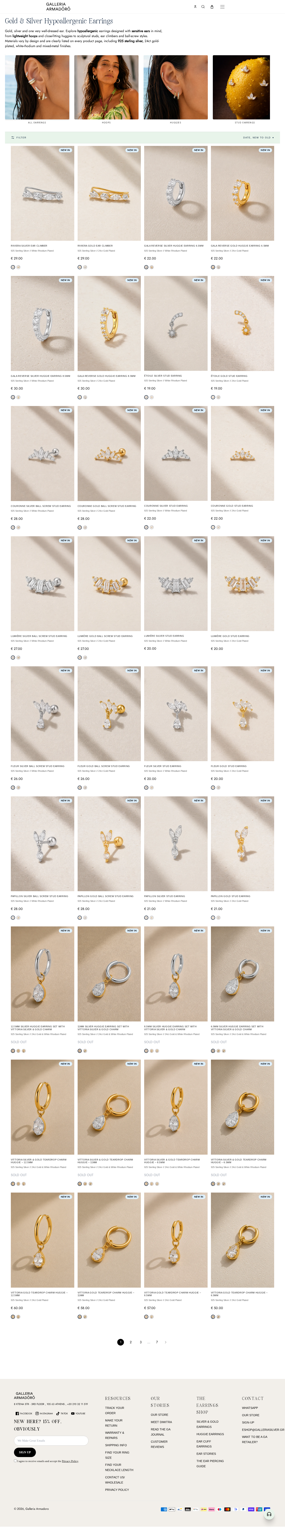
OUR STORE (159, 1414)
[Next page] (166, 1342)
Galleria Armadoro (37, 1509)
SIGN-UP (248, 1422)
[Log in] (195, 7)
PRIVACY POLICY (117, 1489)
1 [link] (120, 1342)
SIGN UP (25, 1452)
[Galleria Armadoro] (70, 7)
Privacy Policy (70, 1461)
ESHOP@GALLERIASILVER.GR (263, 1429)
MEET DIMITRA (161, 1422)
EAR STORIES (206, 1453)
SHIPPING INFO (116, 1445)
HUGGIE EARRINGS (210, 1434)
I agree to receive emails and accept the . (48, 1461)
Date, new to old (258, 137)
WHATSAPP (250, 1408)
